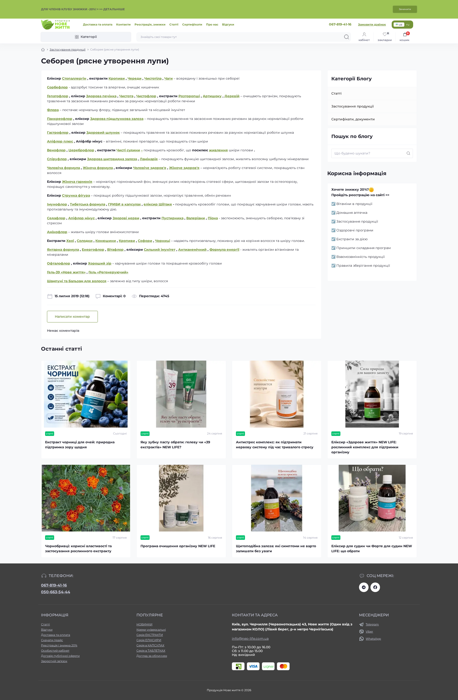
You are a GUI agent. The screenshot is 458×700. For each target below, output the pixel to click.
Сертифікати (192, 24)
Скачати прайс (52, 640)
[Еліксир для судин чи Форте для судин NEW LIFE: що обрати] (372, 498)
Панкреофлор (59, 119)
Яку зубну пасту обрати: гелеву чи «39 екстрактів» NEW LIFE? (175, 444)
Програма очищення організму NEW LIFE (178, 546)
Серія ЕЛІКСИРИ (148, 640)
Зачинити (405, 9)
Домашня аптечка (351, 212)
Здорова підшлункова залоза (116, 119)
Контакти (123, 24)
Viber (369, 631)
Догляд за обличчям (151, 656)
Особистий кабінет (55, 650)
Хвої (70, 241)
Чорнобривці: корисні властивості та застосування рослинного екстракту (78, 548)
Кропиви (127, 241)
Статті (173, 24)
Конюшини (105, 241)
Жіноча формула (98, 168)
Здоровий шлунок (103, 132)
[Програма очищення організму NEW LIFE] (181, 498)
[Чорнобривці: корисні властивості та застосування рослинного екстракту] (85, 498)
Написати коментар (72, 316)
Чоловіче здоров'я (149, 168)
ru (407, 24)
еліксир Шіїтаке (158, 204)
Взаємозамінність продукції (360, 257)
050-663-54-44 (55, 592)
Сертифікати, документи (353, 119)
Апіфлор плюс (60, 141)
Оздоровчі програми (354, 230)
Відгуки (228, 24)
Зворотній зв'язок (54, 661)
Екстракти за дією (352, 239)
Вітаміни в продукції (354, 204)
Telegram (372, 624)
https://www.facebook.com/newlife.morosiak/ (375, 587)
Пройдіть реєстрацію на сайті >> (360, 195)
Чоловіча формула (63, 168)
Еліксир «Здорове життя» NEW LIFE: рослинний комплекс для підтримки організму (364, 447)
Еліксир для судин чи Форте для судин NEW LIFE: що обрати (371, 548)
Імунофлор (57, 204)
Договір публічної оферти (60, 656)
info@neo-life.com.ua (250, 638)
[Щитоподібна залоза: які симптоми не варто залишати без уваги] (276, 498)
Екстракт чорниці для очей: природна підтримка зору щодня (79, 444)
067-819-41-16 (54, 585)
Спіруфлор (57, 159)
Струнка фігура (76, 195)
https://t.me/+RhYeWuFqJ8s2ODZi (364, 587)
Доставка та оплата (97, 24)
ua (400, 24)
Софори (145, 241)
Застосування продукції (67, 49)
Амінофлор (57, 232)
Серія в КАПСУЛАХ (150, 645)
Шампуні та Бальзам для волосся (76, 281)
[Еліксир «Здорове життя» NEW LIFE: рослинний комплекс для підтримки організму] (372, 394)
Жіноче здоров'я (184, 168)
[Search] (346, 36)
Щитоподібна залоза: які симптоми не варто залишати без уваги (276, 548)
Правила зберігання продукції (363, 265)
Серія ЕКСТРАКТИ (149, 635)
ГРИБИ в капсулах (124, 204)
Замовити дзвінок (372, 24)
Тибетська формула (87, 204)
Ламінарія (149, 159)
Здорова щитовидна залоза (112, 159)
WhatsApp (373, 638)
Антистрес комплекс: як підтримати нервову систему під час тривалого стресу (274, 444)
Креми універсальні (151, 629)
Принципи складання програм (363, 248)
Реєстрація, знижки (150, 24)
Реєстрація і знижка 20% (59, 645)
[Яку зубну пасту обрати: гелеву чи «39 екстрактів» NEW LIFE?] (181, 394)
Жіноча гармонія (77, 181)
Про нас (212, 24)
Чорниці (162, 241)
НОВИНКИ (144, 624)
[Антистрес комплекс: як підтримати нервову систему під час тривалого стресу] (276, 394)
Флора (53, 110)
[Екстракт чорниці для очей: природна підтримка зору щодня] (85, 394)
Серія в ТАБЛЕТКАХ (150, 650)
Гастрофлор (57, 132)
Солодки (85, 241)
